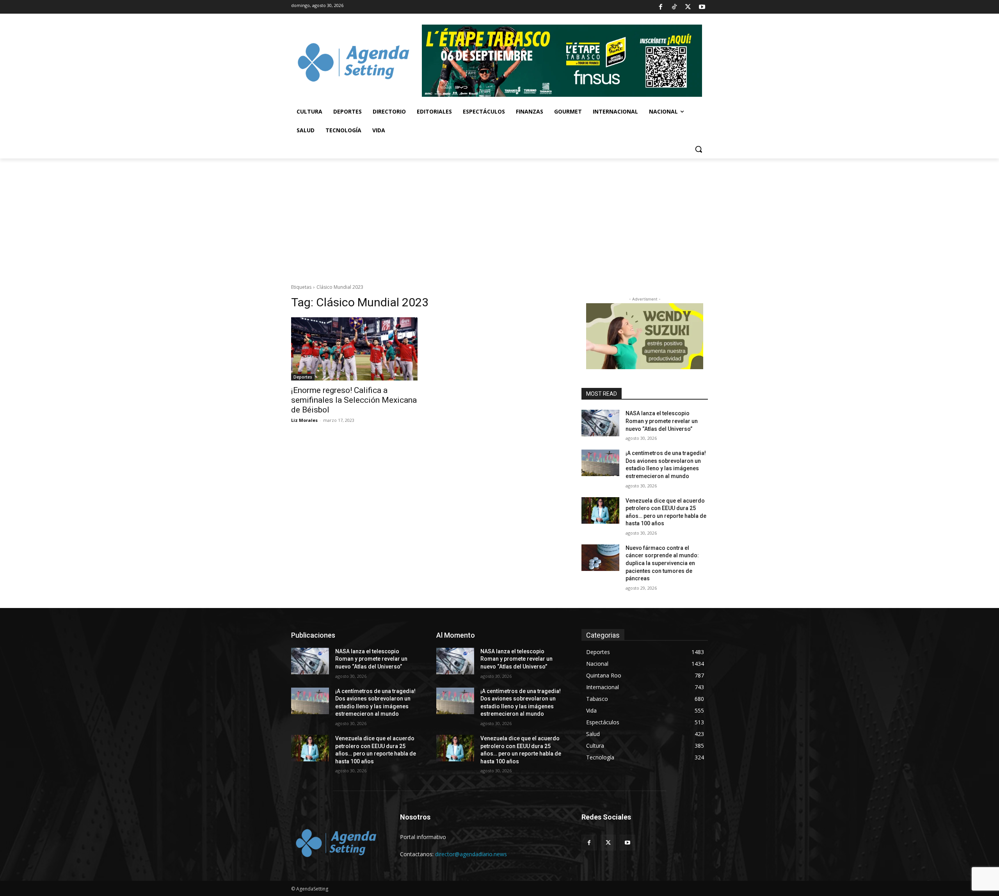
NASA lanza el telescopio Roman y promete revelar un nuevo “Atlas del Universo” (662, 421)
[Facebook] (660, 7)
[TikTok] (674, 7)
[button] (698, 149)
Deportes (302, 377)
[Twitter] (688, 7)
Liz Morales (304, 420)
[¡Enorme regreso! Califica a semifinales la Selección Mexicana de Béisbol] (354, 348)
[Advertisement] (499, 217)
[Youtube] (702, 7)
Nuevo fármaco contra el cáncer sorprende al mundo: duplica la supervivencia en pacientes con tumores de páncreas (662, 563)
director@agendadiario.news (471, 854)
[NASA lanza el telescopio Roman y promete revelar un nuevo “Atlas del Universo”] (600, 423)
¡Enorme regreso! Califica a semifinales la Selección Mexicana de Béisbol (354, 400)
